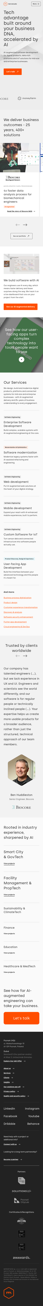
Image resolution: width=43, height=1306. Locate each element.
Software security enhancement (18, 617)
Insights (7, 1082)
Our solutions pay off (12, 1087)
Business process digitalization (17, 598)
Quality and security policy (14, 1096)
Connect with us (10, 1144)
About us (7, 1068)
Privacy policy (9, 1091)
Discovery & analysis (13, 612)
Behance (33, 1123)
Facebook (10, 1116)
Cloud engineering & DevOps (17, 627)
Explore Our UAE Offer (13, 1061)
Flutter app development (15, 622)
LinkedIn (9, 1108)
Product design (10, 603)
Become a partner (11, 1159)
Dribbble (9, 1123)
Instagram (32, 1108)
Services (7, 1073)
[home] (10, 4)
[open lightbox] (21, 359)
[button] (36, 4)
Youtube (33, 1116)
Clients (6, 1078)
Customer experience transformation (21, 607)
